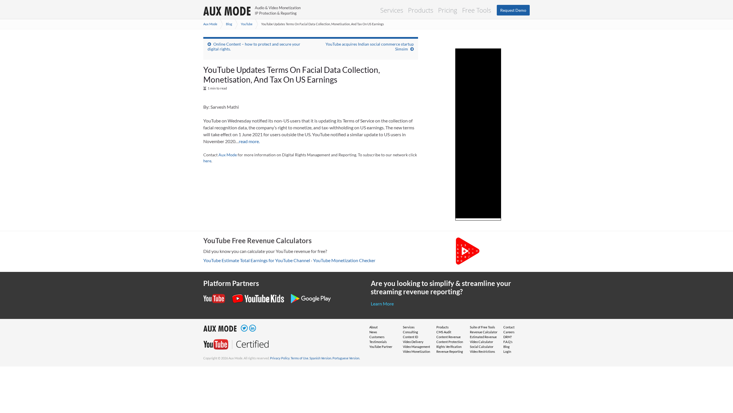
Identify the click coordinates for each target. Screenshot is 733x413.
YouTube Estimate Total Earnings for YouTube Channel (256, 260)
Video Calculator (481, 342)
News (373, 332)
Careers (509, 332)
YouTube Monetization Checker (344, 260)
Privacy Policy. (280, 358)
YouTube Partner (380, 346)
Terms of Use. (300, 358)
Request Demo (513, 10)
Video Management (416, 346)
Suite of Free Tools (482, 327)
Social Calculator (481, 346)
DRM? (507, 337)
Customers (377, 337)
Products (420, 10)
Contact (509, 327)
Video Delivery (413, 342)
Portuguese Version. (346, 358)
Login (507, 351)
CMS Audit (443, 332)
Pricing (447, 10)
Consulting (410, 332)
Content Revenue (448, 337)
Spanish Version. (321, 358)
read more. (249, 141)
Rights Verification (449, 346)
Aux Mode (210, 24)
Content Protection (449, 342)
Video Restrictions (482, 351)
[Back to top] (720, 400)
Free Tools (476, 10)
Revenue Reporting (449, 351)
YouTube (247, 24)
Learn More (382, 303)
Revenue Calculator (483, 332)
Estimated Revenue (483, 337)
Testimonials (378, 342)
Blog (229, 24)
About (373, 327)
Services (391, 10)
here (207, 160)
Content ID (410, 337)
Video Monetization (416, 351)
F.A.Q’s (508, 342)
